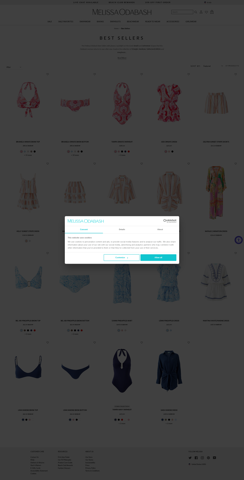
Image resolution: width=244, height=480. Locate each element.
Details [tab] (122, 229)
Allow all (158, 258)
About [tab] (160, 229)
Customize (120, 258)
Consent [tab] (84, 229)
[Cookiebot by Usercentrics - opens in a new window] (165, 221)
